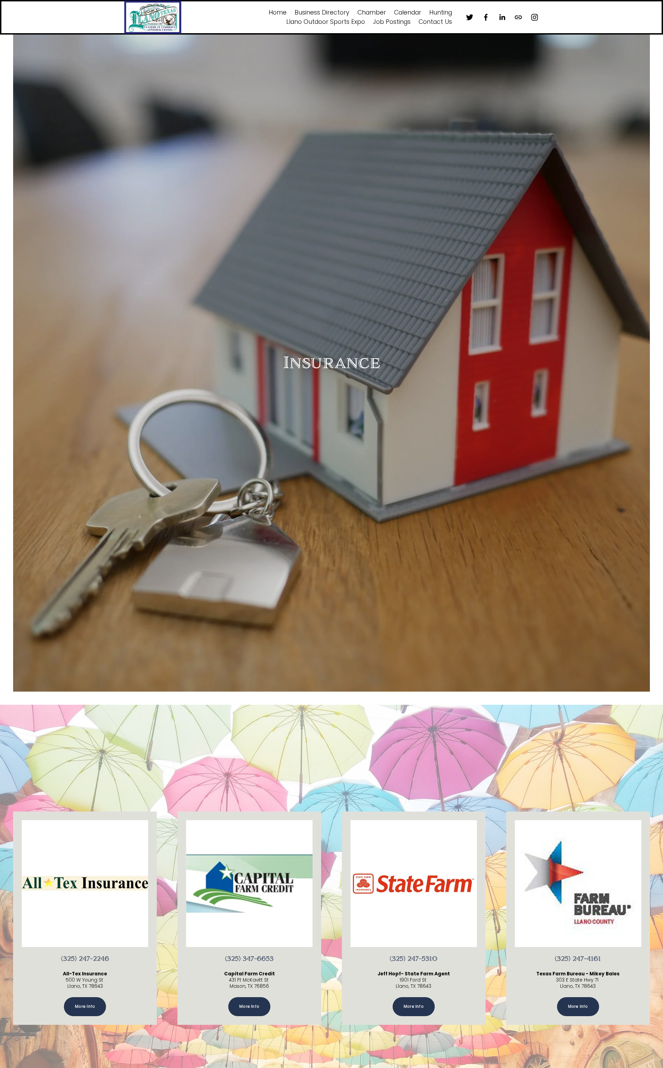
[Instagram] (534, 17)
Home (278, 12)
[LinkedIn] (502, 17)
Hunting (440, 12)
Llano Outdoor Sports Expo (325, 22)
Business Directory (322, 12)
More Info (85, 1006)
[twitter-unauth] (469, 17)
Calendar (407, 12)
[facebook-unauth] (486, 17)
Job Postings (392, 22)
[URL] (518, 17)
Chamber (371, 12)
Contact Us (435, 22)
